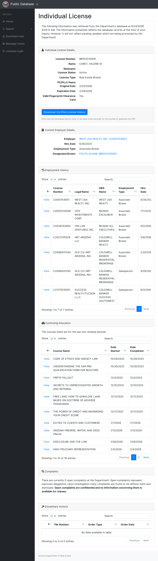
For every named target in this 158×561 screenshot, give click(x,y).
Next (146, 457)
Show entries (54, 179)
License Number (58, 189)
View (46, 199)
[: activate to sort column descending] (46, 190)
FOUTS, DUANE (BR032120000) (98, 153)
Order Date (127, 524)
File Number (61, 524)
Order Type (95, 524)
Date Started (115, 349)
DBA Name (102, 189)
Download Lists (15, 36)
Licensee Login (14, 51)
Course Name (61, 350)
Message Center (15, 43)
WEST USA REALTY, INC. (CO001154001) (103, 138)
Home (9, 21)
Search (10, 28)
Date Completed (136, 349)
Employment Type (126, 189)
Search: (108, 179)
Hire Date (143, 189)
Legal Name (82, 191)
